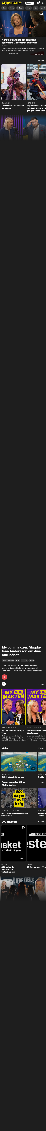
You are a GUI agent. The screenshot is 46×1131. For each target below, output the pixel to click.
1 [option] (3, 684)
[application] (23, 24)
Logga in (29, 3)
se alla (41, 60)
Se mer (37, 54)
